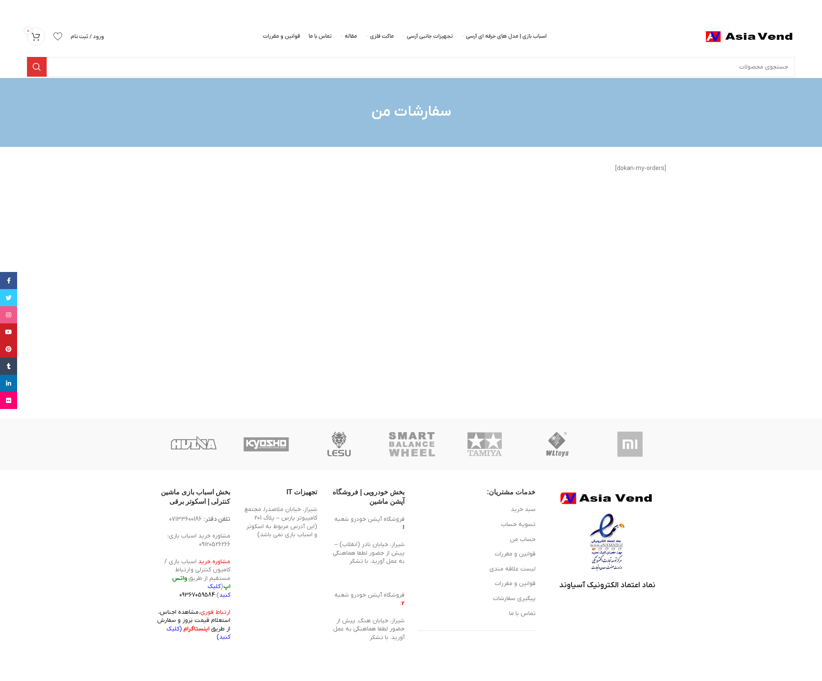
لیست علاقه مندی (512, 569)
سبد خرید (523, 509)
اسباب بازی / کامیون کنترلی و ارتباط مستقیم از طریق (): (197, 578)
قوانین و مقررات (515, 554)
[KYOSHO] (266, 444)
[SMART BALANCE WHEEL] (411, 444)
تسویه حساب (518, 524)
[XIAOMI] (630, 444)
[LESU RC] (339, 444)
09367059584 (197, 595)
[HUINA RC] (193, 444)
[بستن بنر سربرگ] (10, 8)
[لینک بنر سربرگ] (424, 8)
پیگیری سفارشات (514, 598)
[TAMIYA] (484, 444)
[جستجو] (37, 67)
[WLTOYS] (557, 444)
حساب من (523, 539)
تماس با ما (522, 613)
